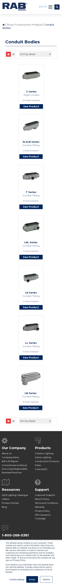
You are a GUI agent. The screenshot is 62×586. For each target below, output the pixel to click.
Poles (38, 465)
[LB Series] (30, 378)
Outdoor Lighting (44, 453)
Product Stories (10, 503)
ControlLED (41, 469)
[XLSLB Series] (31, 126)
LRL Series (31, 242)
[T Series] (31, 176)
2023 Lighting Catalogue (15, 495)
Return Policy (42, 499)
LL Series (31, 342)
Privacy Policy (42, 511)
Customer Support (45, 495)
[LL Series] (31, 327)
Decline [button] (46, 579)
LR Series (31, 292)
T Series (31, 192)
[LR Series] (31, 277)
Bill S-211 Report (10, 461)
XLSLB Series (31, 141)
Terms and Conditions (46, 503)
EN (41, 6)
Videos (5, 499)
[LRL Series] (31, 227)
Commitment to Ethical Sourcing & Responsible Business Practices (14, 469)
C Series (31, 91)
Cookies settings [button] (16, 579)
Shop (10, 24)
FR (44, 6)
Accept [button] (32, 579)
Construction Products (28, 24)
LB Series (31, 393)
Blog (4, 507)
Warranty (39, 507)
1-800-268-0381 (15, 535)
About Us (7, 453)
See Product (31, 106)
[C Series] (31, 75)
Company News (10, 457)
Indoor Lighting (43, 457)
